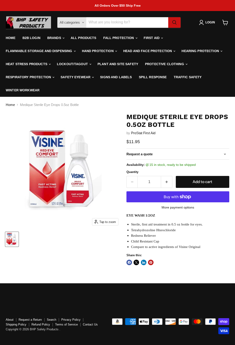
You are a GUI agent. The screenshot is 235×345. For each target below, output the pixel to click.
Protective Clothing (165, 64)
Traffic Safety (188, 77)
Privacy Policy (71, 319)
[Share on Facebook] (129, 262)
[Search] (174, 22)
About (10, 319)
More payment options (178, 207)
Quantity (132, 172)
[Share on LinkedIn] (143, 262)
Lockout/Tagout (73, 64)
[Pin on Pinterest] (151, 262)
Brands (54, 38)
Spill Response (153, 77)
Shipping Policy (16, 324)
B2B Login (31, 38)
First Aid (152, 38)
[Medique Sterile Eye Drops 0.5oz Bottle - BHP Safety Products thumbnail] (12, 239)
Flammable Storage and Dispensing (39, 51)
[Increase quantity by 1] (166, 182)
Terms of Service (66, 324)
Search (51, 319)
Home (11, 38)
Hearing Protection (201, 51)
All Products (83, 38)
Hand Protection (98, 51)
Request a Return (30, 319)
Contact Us (90, 324)
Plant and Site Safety (118, 64)
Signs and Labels (116, 77)
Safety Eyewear (76, 77)
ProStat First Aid (143, 133)
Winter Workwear (22, 90)
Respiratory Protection (29, 77)
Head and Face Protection (148, 51)
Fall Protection (119, 38)
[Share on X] (136, 262)
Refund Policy (40, 324)
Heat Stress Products (27, 64)
